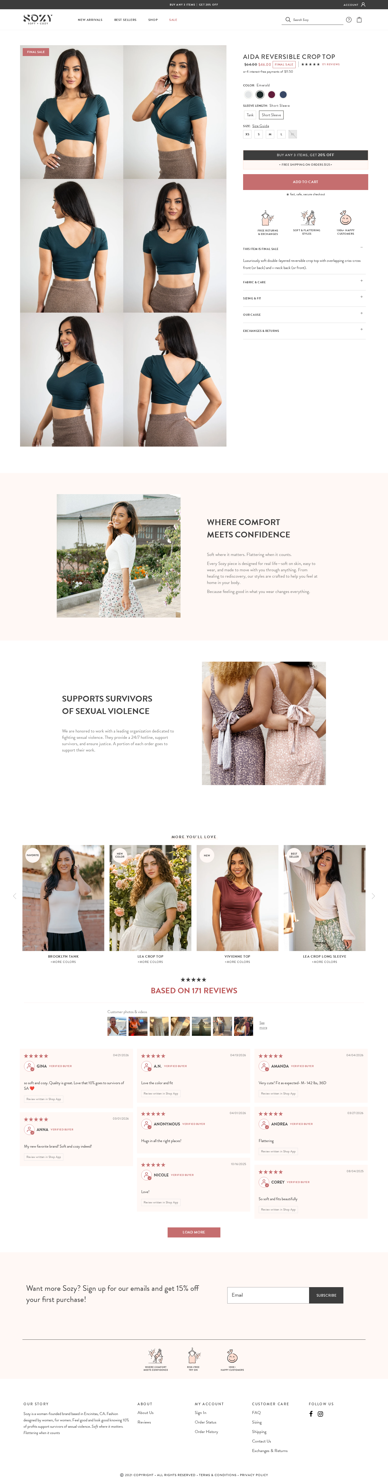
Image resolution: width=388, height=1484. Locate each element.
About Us (146, 1412)
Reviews (144, 1422)
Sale (173, 20)
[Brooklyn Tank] (63, 898)
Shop (153, 20)
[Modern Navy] (283, 95)
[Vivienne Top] (237, 898)
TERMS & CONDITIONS (218, 1475)
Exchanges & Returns (270, 1451)
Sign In (200, 1412)
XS (247, 134)
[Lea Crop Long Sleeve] (325, 898)
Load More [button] (194, 1232)
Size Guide (260, 126)
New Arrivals (90, 20)
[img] (36, 1056)
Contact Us (261, 1441)
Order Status (205, 1422)
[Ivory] (248, 95)
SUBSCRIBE (326, 1295)
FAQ (256, 1412)
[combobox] (316, 19)
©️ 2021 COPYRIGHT (137, 1475)
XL (293, 134)
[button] (311, 64)
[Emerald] (260, 95)
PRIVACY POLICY (254, 1475)
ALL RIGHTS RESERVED (177, 1475)
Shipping (259, 1432)
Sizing (257, 1422)
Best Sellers (125, 20)
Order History (206, 1432)
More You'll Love (194, 837)
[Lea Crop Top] (150, 898)
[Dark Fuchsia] (271, 95)
